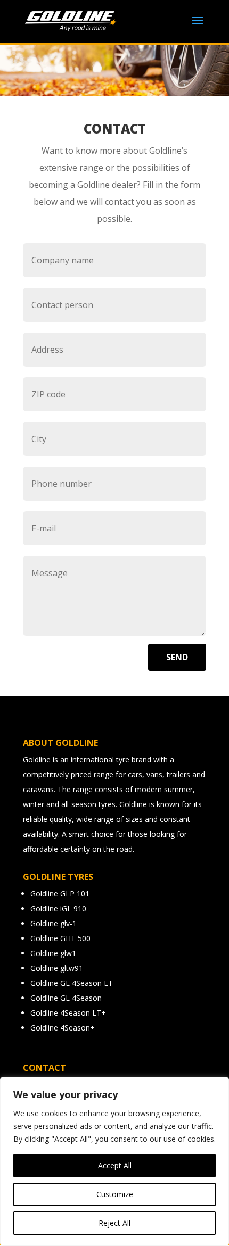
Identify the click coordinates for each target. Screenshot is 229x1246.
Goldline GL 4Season (66, 998)
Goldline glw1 (53, 953)
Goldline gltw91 (56, 968)
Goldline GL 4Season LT (71, 983)
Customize (114, 1194)
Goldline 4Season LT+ (68, 1013)
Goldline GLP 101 (59, 893)
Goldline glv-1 (53, 923)
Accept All (115, 1165)
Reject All (114, 1223)
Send (177, 657)
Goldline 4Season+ (62, 1028)
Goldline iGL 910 (58, 908)
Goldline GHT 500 (60, 938)
